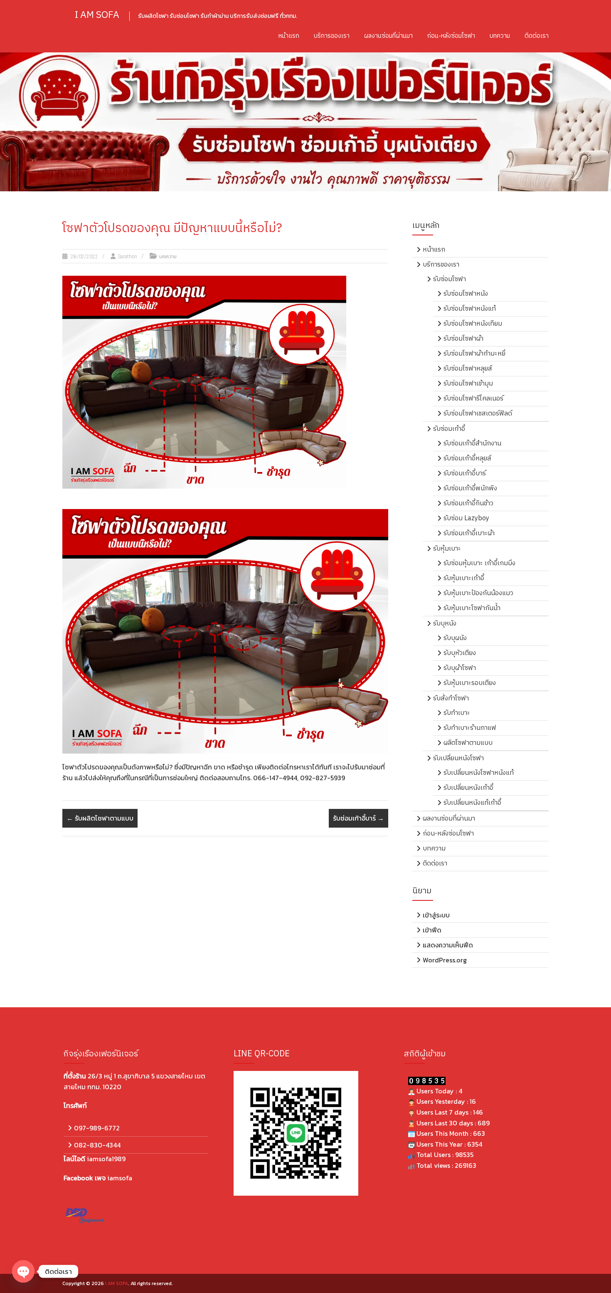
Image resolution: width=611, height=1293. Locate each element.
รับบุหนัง (444, 623)
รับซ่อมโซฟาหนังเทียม (472, 323)
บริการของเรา (332, 36)
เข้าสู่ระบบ (436, 915)
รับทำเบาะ (456, 713)
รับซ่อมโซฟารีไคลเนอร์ (473, 398)
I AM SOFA (97, 15)
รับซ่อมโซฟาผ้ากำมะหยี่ (474, 353)
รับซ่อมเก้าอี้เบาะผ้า (469, 533)
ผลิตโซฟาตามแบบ (468, 743)
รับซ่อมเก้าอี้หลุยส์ (467, 458)
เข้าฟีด (432, 930)
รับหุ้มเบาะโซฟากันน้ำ (471, 608)
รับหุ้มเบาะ (447, 548)
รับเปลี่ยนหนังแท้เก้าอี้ (472, 802)
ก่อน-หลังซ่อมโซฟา (451, 36)
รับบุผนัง (455, 638)
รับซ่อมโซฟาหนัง (465, 293)
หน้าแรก (288, 36)
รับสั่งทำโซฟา (451, 698)
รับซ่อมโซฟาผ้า (463, 338)
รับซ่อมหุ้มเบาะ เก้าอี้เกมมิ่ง (479, 563)
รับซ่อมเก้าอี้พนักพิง (470, 488)
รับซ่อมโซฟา (449, 279)
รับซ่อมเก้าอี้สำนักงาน (472, 443)
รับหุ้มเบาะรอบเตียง (469, 683)
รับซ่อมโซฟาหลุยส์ (467, 368)
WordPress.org (445, 960)
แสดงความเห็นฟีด (448, 945)
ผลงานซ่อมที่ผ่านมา (388, 36)
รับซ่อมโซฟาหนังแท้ (469, 308)
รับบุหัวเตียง (459, 653)
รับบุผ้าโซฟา (459, 668)
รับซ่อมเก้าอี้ (449, 429)
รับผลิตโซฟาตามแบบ (100, 818)
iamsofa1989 (106, 1159)
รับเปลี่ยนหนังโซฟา (458, 758)
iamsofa (119, 1178)
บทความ (500, 36)
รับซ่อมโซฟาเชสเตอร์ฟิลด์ (477, 413)
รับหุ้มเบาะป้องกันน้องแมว (478, 593)
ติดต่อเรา (537, 36)
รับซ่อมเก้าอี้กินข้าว (468, 503)
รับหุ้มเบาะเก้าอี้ (463, 578)
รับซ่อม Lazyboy (466, 518)
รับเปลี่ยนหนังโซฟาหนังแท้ (478, 773)
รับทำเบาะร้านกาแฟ (469, 728)
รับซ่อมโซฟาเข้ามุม (468, 383)
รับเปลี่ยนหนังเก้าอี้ (468, 788)
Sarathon (127, 257)
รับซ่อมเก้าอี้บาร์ (358, 818)
